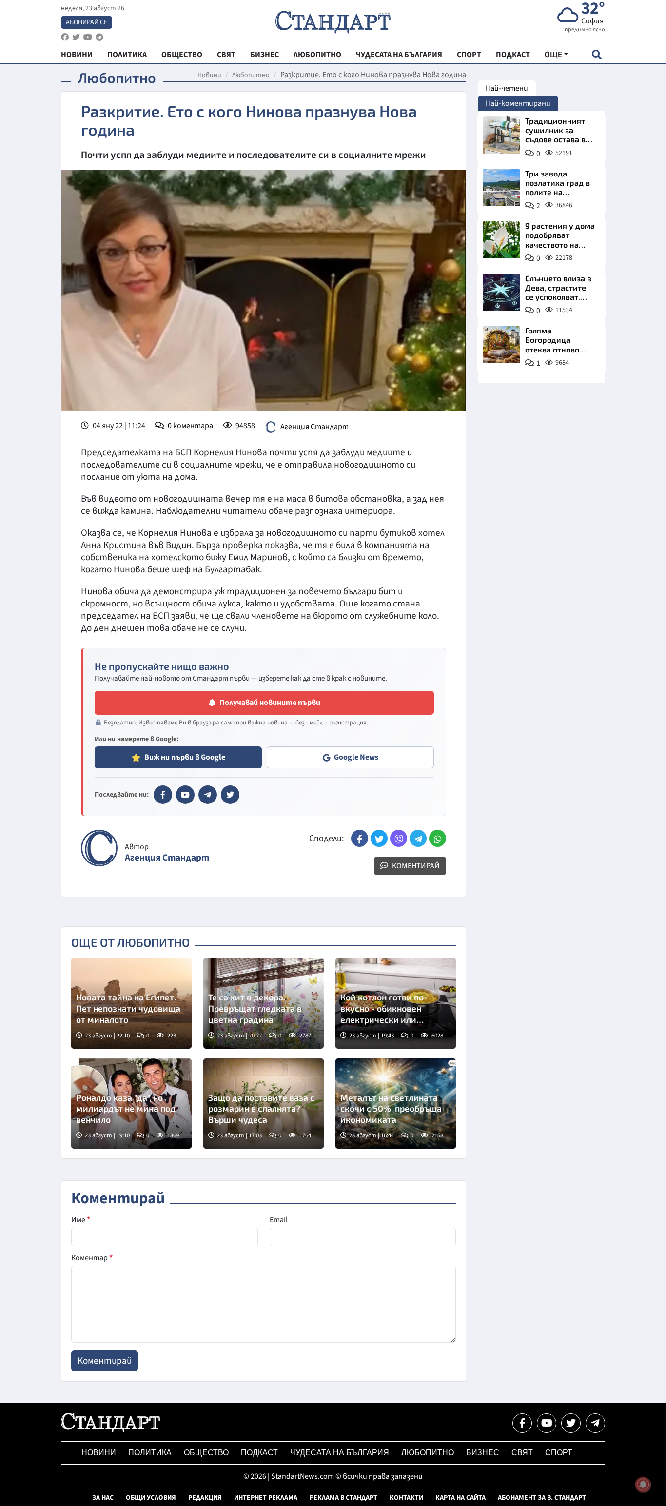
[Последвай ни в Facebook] (522, 1423)
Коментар (92, 1258)
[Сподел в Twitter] (379, 838)
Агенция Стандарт (314, 426)
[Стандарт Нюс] (110, 1430)
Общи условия (151, 1498)
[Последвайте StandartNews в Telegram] (99, 37)
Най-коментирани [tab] (518, 103)
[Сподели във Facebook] (359, 838)
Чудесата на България (339, 1452)
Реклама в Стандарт (343, 1498)
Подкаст (259, 1452)
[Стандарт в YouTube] (185, 794)
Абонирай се (86, 22)
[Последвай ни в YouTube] (546, 1423)
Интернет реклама (265, 1498)
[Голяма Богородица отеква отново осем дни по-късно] (501, 344)
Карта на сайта (460, 1498)
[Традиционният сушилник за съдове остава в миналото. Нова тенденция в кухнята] (501, 135)
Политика (150, 1452)
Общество (206, 1452)
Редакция (205, 1498)
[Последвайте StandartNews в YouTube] (87, 37)
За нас (103, 1498)
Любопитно (251, 75)
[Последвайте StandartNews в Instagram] (76, 37)
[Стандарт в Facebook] (163, 794)
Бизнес (482, 1452)
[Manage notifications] (643, 1484)
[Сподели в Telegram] (418, 838)
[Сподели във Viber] (398, 838)
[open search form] (596, 54)
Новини (209, 75)
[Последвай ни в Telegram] (595, 1423)
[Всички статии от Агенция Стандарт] (99, 848)
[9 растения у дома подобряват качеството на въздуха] (501, 239)
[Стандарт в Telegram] (207, 794)
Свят (522, 1452)
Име (80, 1220)
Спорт (558, 1452)
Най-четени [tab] (507, 88)
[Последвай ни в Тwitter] (571, 1423)
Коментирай (415, 866)
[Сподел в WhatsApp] (437, 838)
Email (279, 1220)
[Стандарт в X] (230, 794)
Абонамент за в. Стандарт (542, 1498)
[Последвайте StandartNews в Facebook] (65, 37)
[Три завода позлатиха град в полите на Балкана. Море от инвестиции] (501, 187)
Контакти (406, 1498)
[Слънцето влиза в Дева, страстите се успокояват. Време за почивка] (501, 292)
